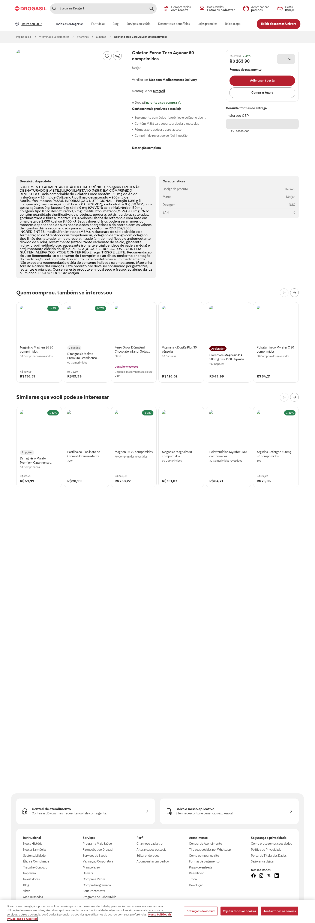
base (137, 218)
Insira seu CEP (238, 116)
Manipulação (91, 867)
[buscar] (151, 8)
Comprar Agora (262, 92)
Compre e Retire (94, 879)
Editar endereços (147, 855)
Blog (26, 885)
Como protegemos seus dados (271, 843)
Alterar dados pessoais (151, 849)
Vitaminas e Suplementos (54, 36)
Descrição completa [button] (146, 147)
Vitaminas (82, 36)
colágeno (114, 187)
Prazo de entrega (200, 867)
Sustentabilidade (34, 855)
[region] (157, 911)
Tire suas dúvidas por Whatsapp (210, 849)
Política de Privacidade (266, 849)
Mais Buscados (33, 897)
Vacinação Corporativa (98, 861)
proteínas (83, 214)
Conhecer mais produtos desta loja (157, 109)
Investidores (31, 879)
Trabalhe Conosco (35, 867)
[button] (69, 103)
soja (97, 252)
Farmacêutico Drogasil (98, 849)
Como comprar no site (204, 855)
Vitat (26, 891)
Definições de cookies (200, 911)
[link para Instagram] (261, 876)
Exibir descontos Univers (278, 24)
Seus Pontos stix (94, 891)
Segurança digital (262, 861)
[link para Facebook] (253, 876)
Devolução (196, 885)
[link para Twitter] (269, 876)
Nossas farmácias (34, 849)
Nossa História (32, 843)
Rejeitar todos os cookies (239, 911)
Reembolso (196, 873)
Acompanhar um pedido (152, 861)
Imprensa (29, 873)
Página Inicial (24, 36)
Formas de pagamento (204, 861)
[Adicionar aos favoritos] (107, 56)
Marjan (290, 197)
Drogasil (159, 91)
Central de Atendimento (205, 843)
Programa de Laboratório (99, 897)
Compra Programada (97, 885)
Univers (88, 873)
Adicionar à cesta (262, 80)
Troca (193, 879)
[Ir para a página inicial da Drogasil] (30, 8)
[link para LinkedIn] (276, 876)
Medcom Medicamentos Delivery (173, 80)
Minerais (101, 36)
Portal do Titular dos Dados (268, 855)
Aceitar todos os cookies (279, 911)
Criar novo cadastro (149, 843)
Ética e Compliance (36, 861)
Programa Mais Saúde (97, 843)
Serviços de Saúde (95, 855)
